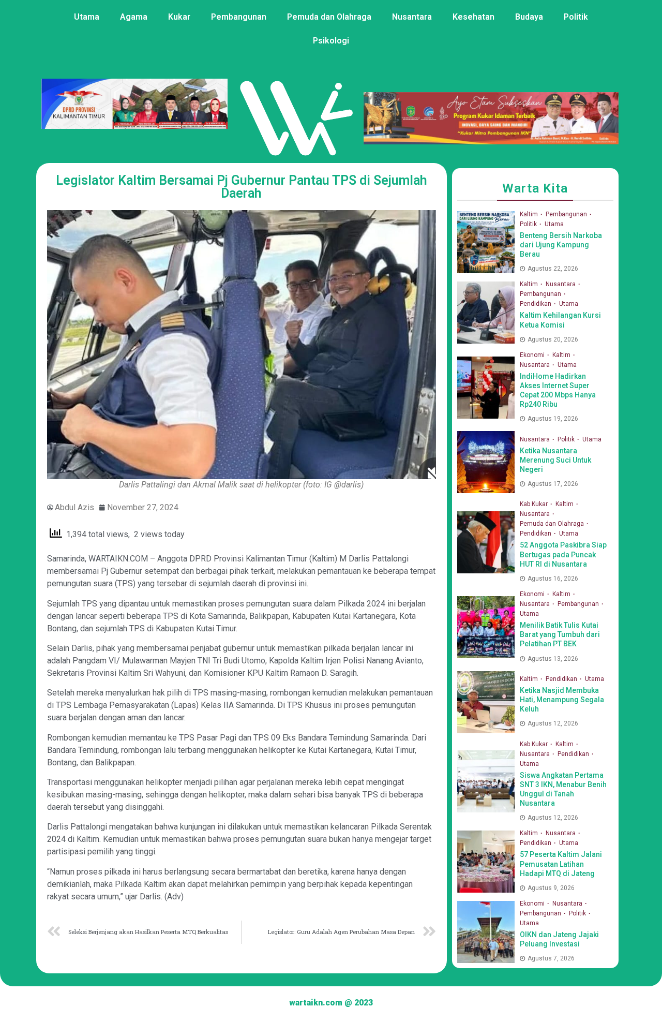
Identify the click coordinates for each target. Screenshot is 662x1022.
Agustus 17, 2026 (553, 483)
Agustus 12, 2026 (553, 723)
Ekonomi (533, 355)
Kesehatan (473, 17)
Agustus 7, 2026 (551, 958)
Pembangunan (238, 17)
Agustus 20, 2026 (553, 339)
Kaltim (529, 214)
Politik (576, 17)
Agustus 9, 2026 (551, 888)
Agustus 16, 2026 (553, 578)
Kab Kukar (534, 504)
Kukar (179, 17)
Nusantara (412, 17)
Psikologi (331, 41)
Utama (86, 17)
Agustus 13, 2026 (553, 658)
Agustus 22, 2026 (553, 268)
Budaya (529, 17)
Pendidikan (536, 304)
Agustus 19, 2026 (553, 418)
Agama (133, 17)
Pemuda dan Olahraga (329, 17)
